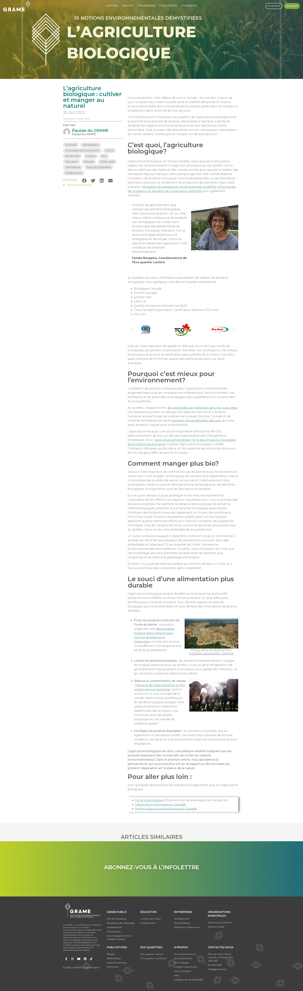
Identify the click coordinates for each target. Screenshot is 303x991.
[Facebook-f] (66, 959)
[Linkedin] (85, 959)
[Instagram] (72, 959)
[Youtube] (79, 959)
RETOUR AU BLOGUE (78, 185)
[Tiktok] (91, 959)
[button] (84, 180)
